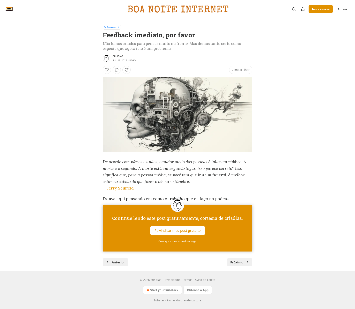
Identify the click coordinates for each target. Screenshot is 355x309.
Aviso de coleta (205, 280)
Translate (112, 27)
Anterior (118, 262)
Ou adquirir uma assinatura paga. (177, 241)
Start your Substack (164, 290)
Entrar (343, 9)
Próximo (236, 262)
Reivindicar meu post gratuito (177, 230)
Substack (160, 300)
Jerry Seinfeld (120, 188)
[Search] (294, 9)
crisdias (118, 56)
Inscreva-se (321, 9)
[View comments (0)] (117, 70)
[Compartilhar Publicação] (303, 9)
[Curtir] (107, 70)
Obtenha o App (198, 290)
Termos (187, 280)
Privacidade (172, 280)
